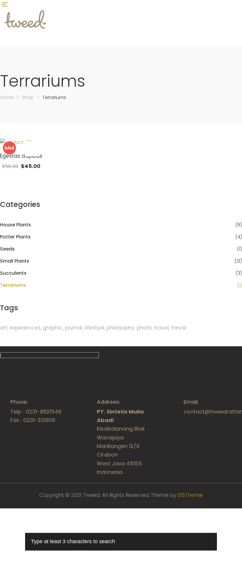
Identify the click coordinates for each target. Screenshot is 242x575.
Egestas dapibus (21, 155)
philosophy (120, 327)
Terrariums (13, 285)
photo (144, 327)
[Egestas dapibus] (21, 142)
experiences (25, 327)
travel (161, 327)
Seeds (7, 249)
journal (73, 327)
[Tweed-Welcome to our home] (25, 29)
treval (178, 327)
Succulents (13, 273)
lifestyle (94, 327)
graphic (53, 327)
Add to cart (32, 148)
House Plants (15, 225)
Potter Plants (15, 237)
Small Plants (14, 261)
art (3, 327)
